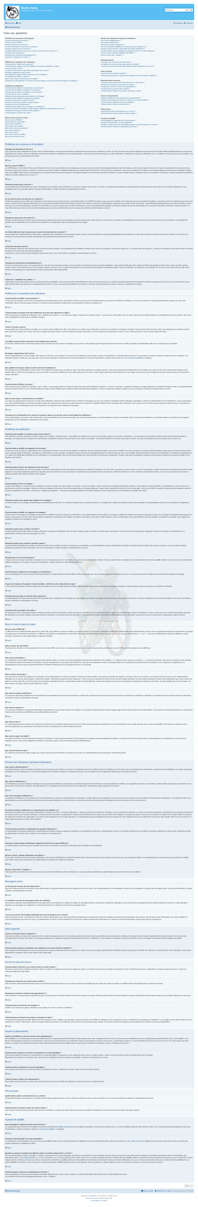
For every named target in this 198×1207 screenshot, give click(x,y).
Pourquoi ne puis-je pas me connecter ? (18, 49)
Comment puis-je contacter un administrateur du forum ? (119, 126)
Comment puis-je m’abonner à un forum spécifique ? (118, 102)
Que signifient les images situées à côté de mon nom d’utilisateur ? (26, 74)
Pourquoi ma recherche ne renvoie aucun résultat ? (117, 84)
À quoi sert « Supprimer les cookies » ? (18, 57)
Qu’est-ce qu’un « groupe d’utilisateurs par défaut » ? (118, 53)
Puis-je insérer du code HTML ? (15, 122)
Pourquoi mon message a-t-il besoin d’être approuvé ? (22, 110)
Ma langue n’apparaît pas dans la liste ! (17, 72)
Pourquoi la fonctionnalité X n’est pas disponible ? (117, 122)
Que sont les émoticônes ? (14, 124)
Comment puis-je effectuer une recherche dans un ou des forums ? (123, 82)
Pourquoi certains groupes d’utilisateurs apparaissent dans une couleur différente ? (128, 51)
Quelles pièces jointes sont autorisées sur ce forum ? (118, 111)
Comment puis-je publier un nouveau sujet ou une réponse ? (24, 88)
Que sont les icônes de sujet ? (15, 136)
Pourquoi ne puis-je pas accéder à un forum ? (20, 100)
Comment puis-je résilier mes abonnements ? (115, 104)
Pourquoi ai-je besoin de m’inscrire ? (17, 40)
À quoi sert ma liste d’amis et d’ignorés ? (114, 73)
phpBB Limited (63, 1127)
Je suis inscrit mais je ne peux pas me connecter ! (21, 46)
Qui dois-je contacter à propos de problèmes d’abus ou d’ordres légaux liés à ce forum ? (129, 124)
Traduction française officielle (95, 1198)
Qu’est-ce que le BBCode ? (14, 120)
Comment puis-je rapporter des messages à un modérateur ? (25, 106)
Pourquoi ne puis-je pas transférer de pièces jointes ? (22, 102)
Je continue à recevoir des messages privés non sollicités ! (120, 64)
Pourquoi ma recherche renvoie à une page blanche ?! (118, 86)
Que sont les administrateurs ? (111, 40)
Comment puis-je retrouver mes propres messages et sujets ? (121, 91)
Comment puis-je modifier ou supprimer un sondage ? (22, 98)
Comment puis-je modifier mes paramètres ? (19, 64)
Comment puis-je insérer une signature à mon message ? (24, 92)
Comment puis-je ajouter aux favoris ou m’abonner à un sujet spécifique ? (125, 100)
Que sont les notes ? (12, 132)
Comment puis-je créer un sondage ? (17, 94)
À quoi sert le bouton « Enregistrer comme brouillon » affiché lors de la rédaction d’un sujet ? (35, 108)
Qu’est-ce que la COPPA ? (13, 42)
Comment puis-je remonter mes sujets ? (18, 113)
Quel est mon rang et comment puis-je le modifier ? (21, 79)
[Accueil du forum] (12, 12)
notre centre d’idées (134, 1141)
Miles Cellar (108, 1198)
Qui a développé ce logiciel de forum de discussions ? (118, 120)
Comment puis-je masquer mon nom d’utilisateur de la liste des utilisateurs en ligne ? (32, 66)
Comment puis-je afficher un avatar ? (17, 76)
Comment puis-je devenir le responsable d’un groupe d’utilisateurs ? (123, 49)
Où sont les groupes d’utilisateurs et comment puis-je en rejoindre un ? (124, 46)
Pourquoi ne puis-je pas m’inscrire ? (16, 44)
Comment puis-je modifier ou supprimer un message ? (22, 90)
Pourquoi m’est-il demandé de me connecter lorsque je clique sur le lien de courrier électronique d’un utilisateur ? (41, 81)
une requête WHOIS (27, 1158)
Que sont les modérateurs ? (110, 42)
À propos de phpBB (46, 1129)
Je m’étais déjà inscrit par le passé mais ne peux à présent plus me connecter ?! (31, 51)
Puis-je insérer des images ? (14, 126)
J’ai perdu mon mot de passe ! (15, 53)
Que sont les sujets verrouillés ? (15, 134)
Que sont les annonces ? (13, 130)
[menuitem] (18, 23)
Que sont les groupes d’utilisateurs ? (113, 44)
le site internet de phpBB (132, 358)
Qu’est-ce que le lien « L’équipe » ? (112, 55)
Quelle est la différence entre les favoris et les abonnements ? (121, 98)
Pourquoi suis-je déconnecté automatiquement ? (21, 55)
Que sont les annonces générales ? (16, 128)
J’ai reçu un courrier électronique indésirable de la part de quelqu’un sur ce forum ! (127, 66)
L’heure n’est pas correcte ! (14, 68)
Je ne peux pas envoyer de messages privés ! (116, 62)
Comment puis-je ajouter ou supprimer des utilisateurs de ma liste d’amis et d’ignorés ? (129, 75)
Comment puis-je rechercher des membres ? (115, 89)
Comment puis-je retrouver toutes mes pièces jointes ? (119, 113)
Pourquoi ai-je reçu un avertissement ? (17, 104)
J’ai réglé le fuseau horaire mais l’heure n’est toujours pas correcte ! (27, 70)
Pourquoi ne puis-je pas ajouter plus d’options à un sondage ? (25, 96)
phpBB (93, 1196)
